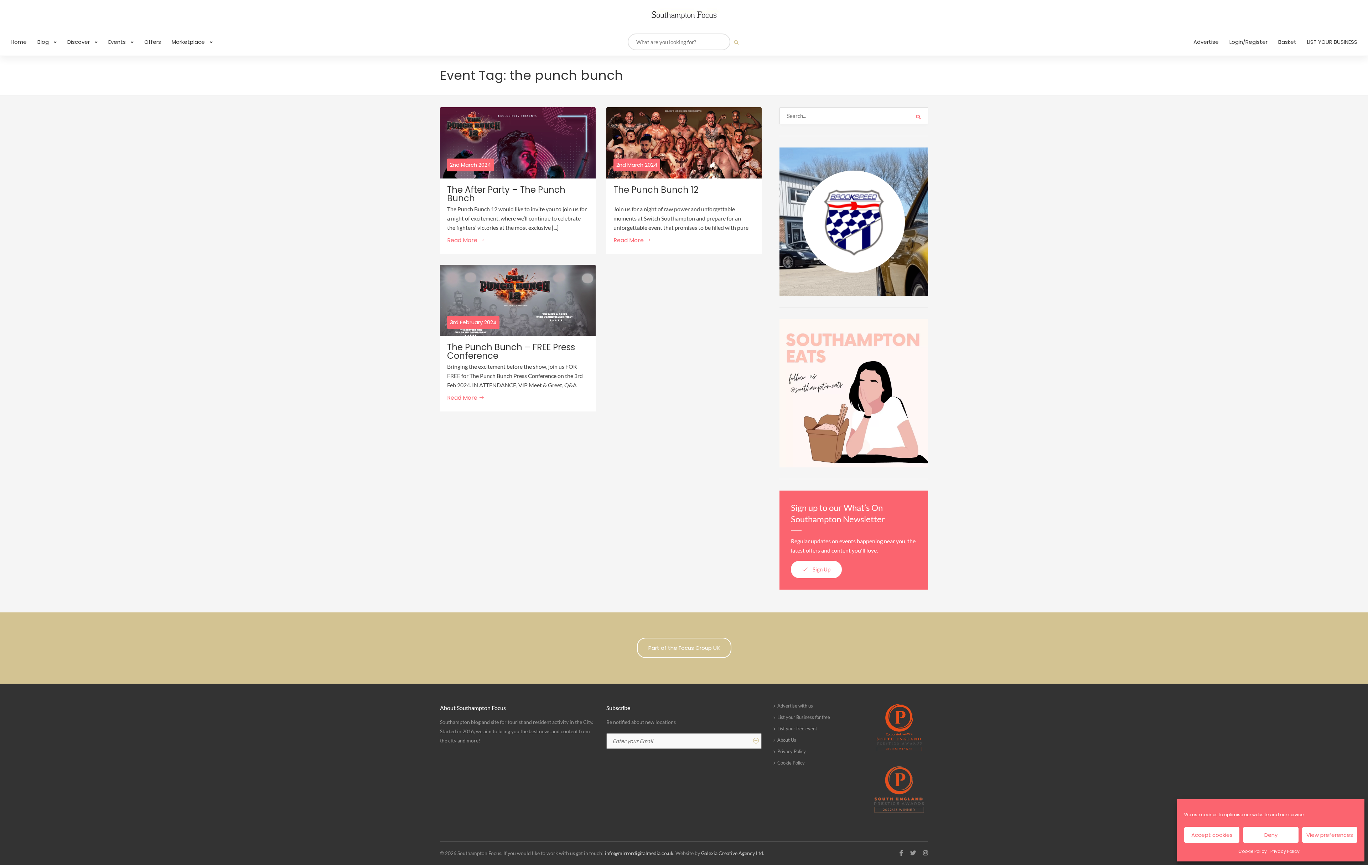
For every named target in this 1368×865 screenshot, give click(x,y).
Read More (463, 240)
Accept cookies (1212, 835)
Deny (1271, 835)
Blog (43, 42)
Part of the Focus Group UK (684, 648)
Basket (1287, 42)
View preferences (1329, 835)
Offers (152, 42)
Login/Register (1248, 42)
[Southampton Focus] (684, 15)
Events (117, 42)
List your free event (797, 728)
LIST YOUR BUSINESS (1332, 42)
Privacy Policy (1285, 851)
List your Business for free (803, 717)
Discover (79, 42)
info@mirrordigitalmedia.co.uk (639, 853)
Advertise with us (795, 706)
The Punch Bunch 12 (655, 190)
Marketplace (189, 42)
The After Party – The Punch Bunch (506, 194)
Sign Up (821, 569)
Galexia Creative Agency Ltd (732, 853)
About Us (786, 740)
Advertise (1206, 42)
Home (19, 42)
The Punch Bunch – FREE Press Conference (511, 351)
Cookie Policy (1252, 851)
